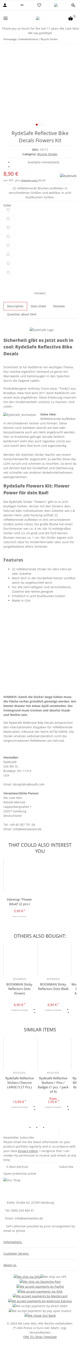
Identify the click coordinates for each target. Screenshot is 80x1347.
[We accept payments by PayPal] (40, 1286)
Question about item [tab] (21, 314)
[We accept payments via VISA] (40, 1291)
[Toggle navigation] (5, 18)
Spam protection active (19, 1173)
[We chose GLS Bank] (40, 1315)
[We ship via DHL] (27, 1276)
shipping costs (29, 180)
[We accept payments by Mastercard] (40, 1296)
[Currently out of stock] (8, 211)
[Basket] (70, 18)
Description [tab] (15, 306)
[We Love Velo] (38, 18)
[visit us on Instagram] (50, 1127)
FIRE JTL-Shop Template (40, 1337)
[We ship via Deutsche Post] (40, 1281)
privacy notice (28, 1151)
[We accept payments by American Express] (40, 1300)
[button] (22, 5)
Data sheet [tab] (38, 306)
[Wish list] (39, 5)
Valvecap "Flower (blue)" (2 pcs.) (19, 901)
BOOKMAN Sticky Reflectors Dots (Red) (53, 986)
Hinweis (40, 293)
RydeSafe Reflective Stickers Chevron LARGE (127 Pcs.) (19, 1082)
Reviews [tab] (59, 306)
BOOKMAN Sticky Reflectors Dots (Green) (19, 988)
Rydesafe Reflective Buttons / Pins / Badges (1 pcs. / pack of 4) (53, 1085)
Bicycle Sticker (47, 154)
